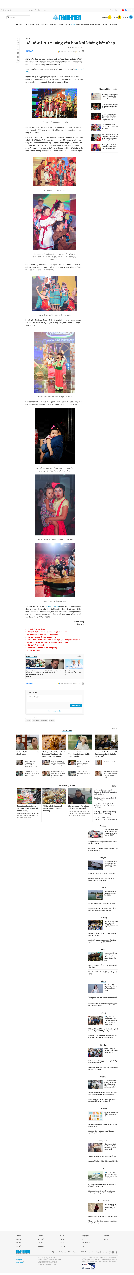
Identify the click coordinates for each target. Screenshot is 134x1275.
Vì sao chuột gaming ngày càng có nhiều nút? (102, 1156)
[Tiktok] (129, 10)
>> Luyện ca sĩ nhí (32, 650)
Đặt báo (54, 1252)
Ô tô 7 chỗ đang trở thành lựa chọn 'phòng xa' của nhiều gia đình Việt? (102, 1185)
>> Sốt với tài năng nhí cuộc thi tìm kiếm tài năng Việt (46, 642)
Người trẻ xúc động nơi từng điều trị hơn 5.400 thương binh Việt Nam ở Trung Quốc (111, 1020)
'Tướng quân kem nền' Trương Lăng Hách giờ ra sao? (102, 998)
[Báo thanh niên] (67, 17)
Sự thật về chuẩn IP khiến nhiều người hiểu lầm (103, 1161)
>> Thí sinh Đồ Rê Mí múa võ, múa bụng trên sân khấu (46, 632)
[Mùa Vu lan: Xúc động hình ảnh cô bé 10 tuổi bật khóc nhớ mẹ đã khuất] (95, 925)
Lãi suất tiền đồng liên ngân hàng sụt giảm (101, 903)
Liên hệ (46, 10)
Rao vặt (105, 1239)
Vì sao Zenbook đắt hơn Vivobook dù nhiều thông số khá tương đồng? (110, 1146)
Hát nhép (51, 720)
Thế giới (32, 24)
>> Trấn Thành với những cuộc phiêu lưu (41, 635)
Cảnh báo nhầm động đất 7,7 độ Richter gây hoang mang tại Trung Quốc (101, 879)
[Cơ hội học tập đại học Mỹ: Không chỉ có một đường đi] (95, 1052)
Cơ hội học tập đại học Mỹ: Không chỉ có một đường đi (111, 1050)
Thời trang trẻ (113, 24)
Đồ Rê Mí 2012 (36, 720)
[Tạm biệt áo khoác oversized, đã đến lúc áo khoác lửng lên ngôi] (95, 1207)
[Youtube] (123, 10)
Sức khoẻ (41, 1239)
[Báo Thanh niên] (23, 1252)
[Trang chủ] (17, 24)
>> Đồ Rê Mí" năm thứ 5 (34, 645)
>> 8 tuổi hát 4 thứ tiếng (35, 629)
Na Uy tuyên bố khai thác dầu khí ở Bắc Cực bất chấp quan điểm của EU (110, 864)
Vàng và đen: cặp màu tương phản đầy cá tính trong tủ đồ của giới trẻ (102, 1222)
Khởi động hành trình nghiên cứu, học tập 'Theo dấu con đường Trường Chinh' (111, 832)
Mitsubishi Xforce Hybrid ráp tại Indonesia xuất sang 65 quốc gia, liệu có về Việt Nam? (101, 1192)
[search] (18, 17)
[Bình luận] (18, 53)
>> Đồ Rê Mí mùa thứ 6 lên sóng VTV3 (40, 637)
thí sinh (52, 606)
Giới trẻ (56, 24)
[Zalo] (131, 10)
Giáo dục (62, 24)
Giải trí (78, 24)
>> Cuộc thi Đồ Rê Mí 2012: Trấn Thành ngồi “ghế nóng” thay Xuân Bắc (53, 640)
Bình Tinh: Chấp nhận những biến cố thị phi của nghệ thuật (110, 987)
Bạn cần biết (32, 10)
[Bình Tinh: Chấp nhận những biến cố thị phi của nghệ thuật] (95, 988)
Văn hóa (72, 24)
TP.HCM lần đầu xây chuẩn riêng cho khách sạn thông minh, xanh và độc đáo (110, 956)
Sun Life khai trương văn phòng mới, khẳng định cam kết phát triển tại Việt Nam (102, 909)
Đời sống (43, 24)
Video (99, 24)
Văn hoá (62, 1239)
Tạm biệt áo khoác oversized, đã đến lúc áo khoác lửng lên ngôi (110, 1206)
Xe (96, 24)
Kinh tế (38, 24)
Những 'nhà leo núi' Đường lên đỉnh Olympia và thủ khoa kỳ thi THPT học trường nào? (103, 1030)
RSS (69, 1252)
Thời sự (27, 24)
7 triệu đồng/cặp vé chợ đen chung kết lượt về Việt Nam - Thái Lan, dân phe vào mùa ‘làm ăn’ (110, 1084)
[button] (18, 39)
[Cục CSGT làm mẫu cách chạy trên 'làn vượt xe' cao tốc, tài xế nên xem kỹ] (95, 1175)
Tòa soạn (75, 1252)
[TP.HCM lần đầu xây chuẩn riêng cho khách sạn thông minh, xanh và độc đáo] (95, 956)
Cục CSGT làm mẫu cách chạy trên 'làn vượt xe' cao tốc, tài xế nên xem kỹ (110, 1175)
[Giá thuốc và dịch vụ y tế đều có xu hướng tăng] (95, 1116)
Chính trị (21, 24)
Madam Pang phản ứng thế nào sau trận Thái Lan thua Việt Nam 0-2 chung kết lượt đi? (102, 1093)
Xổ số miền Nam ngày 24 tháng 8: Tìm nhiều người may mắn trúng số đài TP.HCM (102, 941)
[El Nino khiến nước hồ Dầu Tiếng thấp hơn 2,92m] (95, 895)
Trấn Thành (44, 720)
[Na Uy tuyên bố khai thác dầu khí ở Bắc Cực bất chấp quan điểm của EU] (95, 865)
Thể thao (84, 24)
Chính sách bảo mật (86, 1252)
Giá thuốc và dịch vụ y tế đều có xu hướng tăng (111, 1114)
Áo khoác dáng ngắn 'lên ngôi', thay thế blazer (102, 1216)
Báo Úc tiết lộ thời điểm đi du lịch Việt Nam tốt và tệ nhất (102, 966)
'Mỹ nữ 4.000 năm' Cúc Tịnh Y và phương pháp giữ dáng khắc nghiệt (103, 1004)
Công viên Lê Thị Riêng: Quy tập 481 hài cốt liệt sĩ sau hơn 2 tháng (103, 849)
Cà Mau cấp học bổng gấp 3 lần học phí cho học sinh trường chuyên (103, 1061)
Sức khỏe (50, 24)
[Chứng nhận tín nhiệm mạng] (88, 1266)
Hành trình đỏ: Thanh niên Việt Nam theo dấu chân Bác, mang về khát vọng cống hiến (102, 1036)
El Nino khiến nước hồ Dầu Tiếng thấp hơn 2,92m (110, 893)
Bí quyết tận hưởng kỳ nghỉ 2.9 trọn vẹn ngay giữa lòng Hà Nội (102, 934)
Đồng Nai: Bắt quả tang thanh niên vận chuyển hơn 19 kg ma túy (102, 842)
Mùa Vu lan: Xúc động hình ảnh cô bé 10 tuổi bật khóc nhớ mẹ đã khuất (111, 924)
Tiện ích (40, 10)
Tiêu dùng (105, 24)
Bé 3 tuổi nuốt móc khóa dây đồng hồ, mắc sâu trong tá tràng (102, 1125)
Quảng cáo (62, 1252)
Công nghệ (90, 24)
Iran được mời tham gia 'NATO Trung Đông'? (102, 873)
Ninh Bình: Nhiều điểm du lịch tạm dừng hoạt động (102, 973)
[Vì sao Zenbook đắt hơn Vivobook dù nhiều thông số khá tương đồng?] (95, 1147)
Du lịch (67, 24)
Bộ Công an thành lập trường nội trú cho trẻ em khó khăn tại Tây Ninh (103, 1068)
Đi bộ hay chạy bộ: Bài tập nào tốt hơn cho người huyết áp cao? (101, 1132)
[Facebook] (126, 10)
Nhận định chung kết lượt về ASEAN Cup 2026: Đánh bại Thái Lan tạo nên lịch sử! (102, 1100)
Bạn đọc (106, 1236)
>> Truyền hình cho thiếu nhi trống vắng (41, 648)
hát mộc (28, 720)
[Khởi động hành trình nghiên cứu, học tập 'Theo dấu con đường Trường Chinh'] (95, 833)
